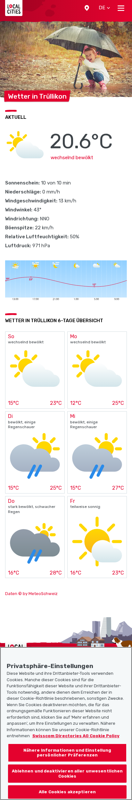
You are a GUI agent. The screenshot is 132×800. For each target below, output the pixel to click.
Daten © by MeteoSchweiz (31, 593)
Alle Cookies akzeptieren (67, 791)
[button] (87, 8)
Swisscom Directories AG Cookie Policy (76, 735)
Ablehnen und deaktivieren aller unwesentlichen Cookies (67, 774)
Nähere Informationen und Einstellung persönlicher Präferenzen (67, 753)
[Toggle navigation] (121, 8)
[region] (66, 723)
